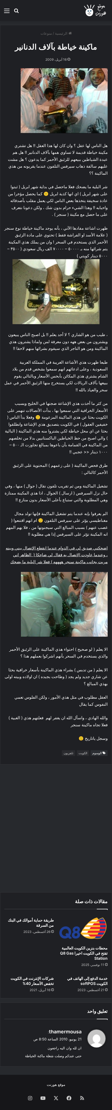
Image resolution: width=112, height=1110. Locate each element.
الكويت (83, 753)
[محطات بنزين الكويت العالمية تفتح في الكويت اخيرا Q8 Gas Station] (83, 929)
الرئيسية (62, 33)
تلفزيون (68, 753)
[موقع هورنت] (95, 10)
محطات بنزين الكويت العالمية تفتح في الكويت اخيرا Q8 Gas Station (84, 953)
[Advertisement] (56, 828)
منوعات (46, 33)
